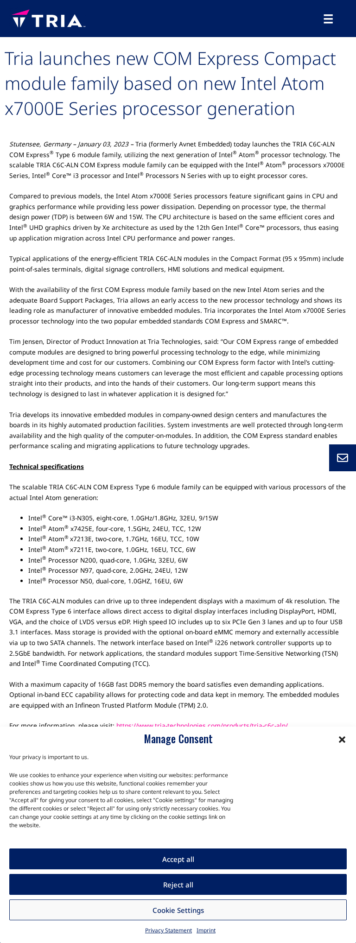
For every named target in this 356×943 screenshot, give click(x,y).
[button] (342, 738)
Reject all (178, 884)
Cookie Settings (178, 910)
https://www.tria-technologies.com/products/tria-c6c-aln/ (202, 725)
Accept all (178, 859)
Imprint (206, 930)
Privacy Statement (168, 930)
